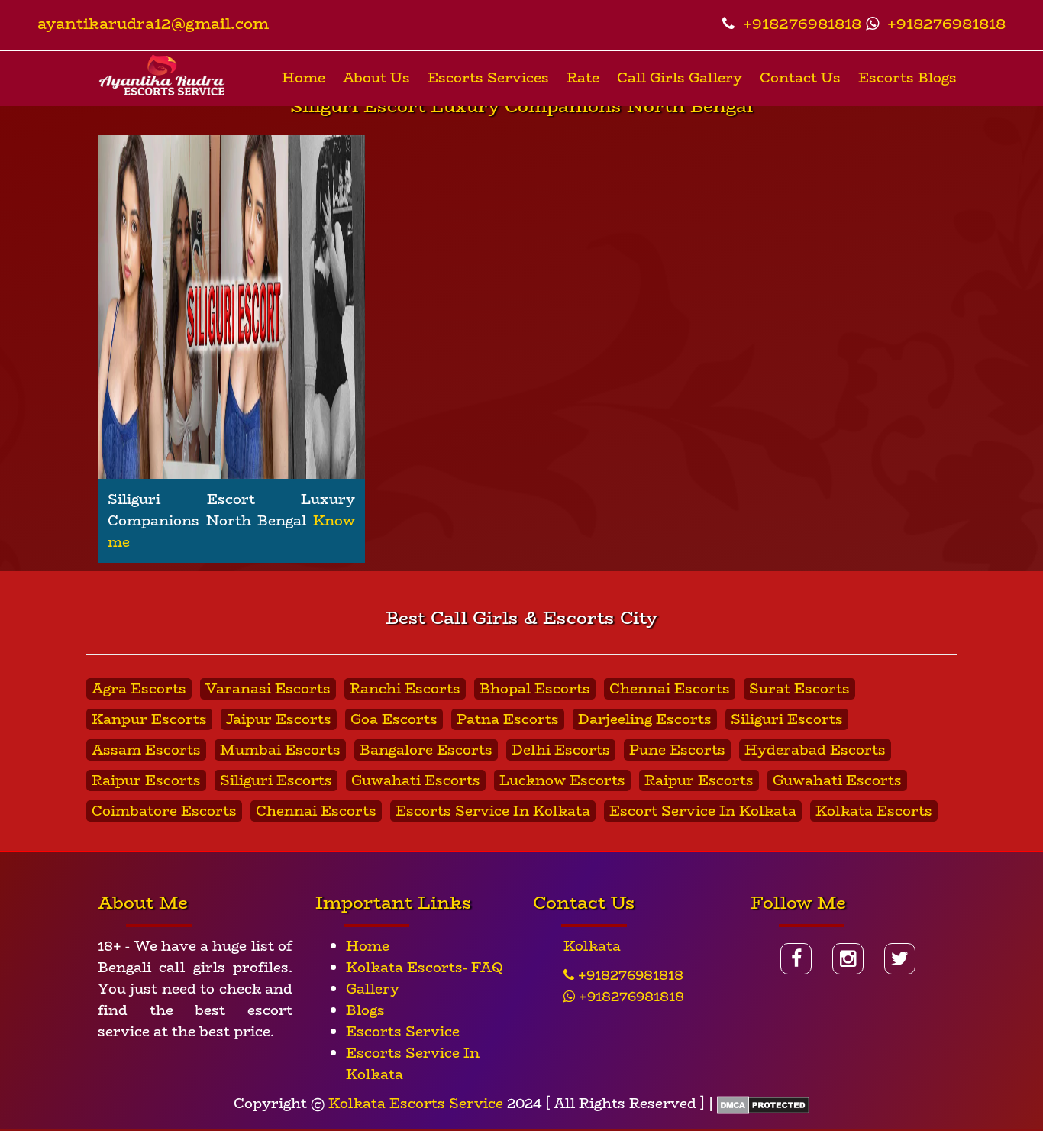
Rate (583, 78)
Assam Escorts (146, 750)
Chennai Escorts (669, 689)
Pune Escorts (677, 750)
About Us (376, 78)
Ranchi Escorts (405, 689)
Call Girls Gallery (679, 78)
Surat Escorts (799, 689)
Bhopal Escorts (535, 689)
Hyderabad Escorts (815, 750)
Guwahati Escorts (415, 780)
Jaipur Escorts (278, 719)
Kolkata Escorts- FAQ (424, 967)
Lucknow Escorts (562, 780)
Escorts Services (488, 78)
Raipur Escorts (146, 780)
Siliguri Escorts (787, 719)
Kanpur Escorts (149, 719)
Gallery (372, 989)
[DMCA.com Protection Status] (763, 1103)
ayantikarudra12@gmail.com (153, 23)
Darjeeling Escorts (645, 719)
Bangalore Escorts (426, 750)
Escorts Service (403, 1031)
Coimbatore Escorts (164, 811)
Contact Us (800, 78)
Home (303, 78)
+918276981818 (799, 23)
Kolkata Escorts (873, 811)
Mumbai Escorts (280, 750)
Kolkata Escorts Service (415, 1103)
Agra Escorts (139, 689)
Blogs (365, 1010)
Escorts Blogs (907, 78)
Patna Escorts (508, 719)
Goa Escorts (394, 719)
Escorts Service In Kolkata (493, 811)
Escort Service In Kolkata (702, 811)
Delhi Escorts (561, 750)
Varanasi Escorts (268, 689)
